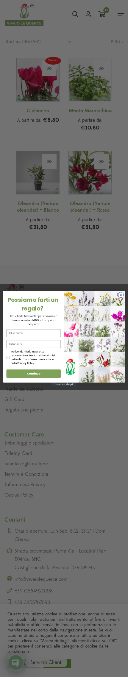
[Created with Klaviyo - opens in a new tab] (64, 384)
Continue (33, 373)
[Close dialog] (121, 294)
